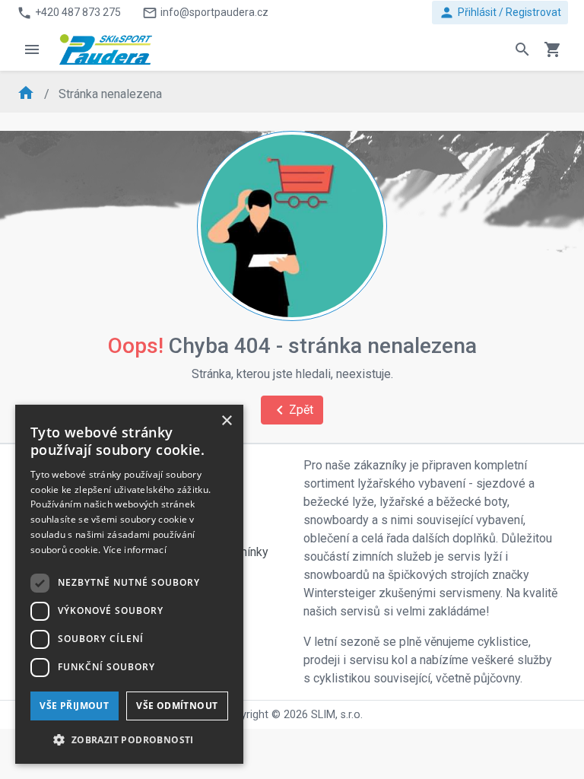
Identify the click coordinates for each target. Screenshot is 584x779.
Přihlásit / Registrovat (500, 13)
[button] (129, 739)
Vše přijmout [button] (74, 705)
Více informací (135, 549)
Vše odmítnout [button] (176, 705)
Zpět (292, 410)
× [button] (226, 421)
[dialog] (129, 584)
